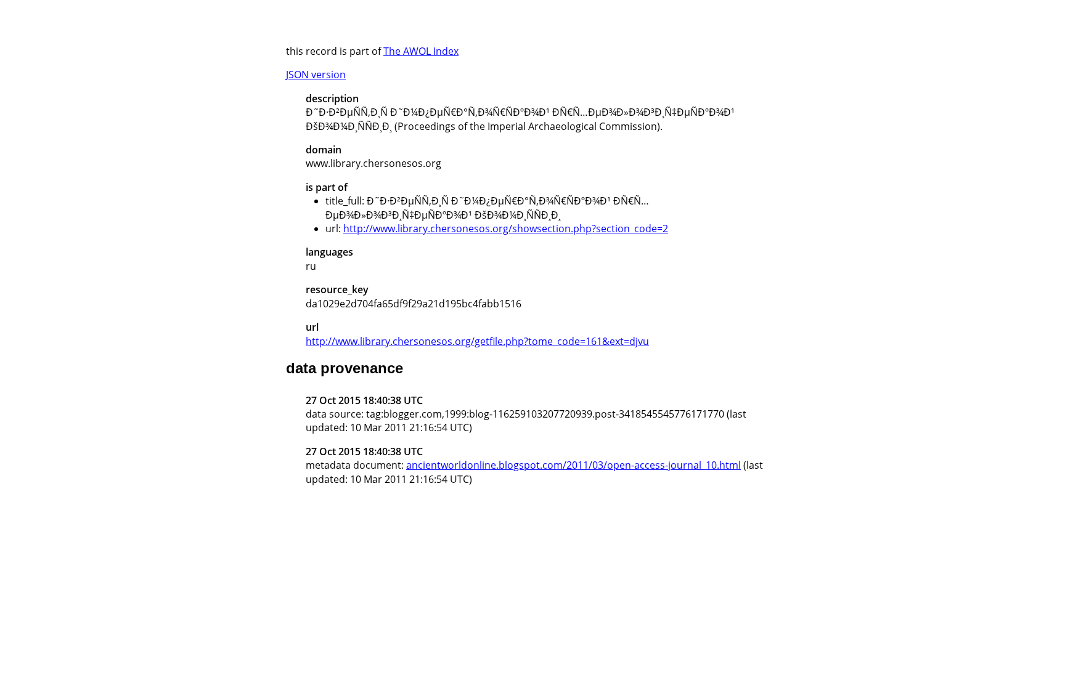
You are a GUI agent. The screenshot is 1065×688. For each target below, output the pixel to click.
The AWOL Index (421, 51)
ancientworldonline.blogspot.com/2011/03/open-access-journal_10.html (573, 465)
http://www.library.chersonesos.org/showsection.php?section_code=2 (505, 228)
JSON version (316, 74)
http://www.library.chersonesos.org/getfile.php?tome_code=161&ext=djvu (477, 341)
